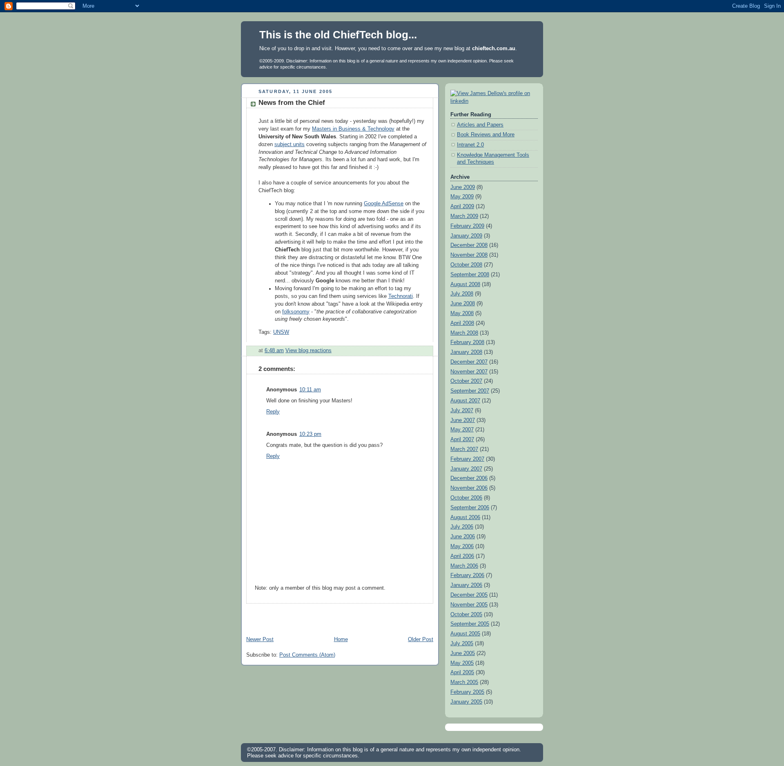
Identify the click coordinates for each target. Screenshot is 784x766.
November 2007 (469, 372)
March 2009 (464, 216)
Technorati (400, 296)
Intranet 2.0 (470, 145)
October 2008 (466, 265)
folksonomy (296, 312)
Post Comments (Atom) (307, 655)
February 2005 (467, 692)
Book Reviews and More (485, 135)
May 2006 (462, 546)
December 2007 (469, 362)
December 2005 (469, 595)
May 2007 (462, 430)
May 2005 (462, 663)
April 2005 (462, 672)
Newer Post (260, 639)
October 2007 (466, 381)
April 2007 (462, 439)
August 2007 (465, 401)
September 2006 (469, 508)
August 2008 (465, 284)
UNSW (281, 332)
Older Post (420, 639)
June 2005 (462, 653)
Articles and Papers (480, 125)
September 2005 (469, 624)
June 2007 (462, 420)
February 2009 (467, 226)
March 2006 (464, 566)
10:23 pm (310, 434)
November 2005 (469, 605)
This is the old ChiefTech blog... (338, 35)
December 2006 (469, 478)
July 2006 (461, 527)
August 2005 (465, 634)
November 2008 (469, 255)
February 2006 (467, 575)
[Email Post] (334, 350)
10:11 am (310, 390)
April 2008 (462, 323)
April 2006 (462, 556)
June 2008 (462, 303)
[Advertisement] (336, 616)
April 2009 (462, 206)
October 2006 (466, 498)
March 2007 (464, 449)
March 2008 (464, 333)
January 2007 (466, 469)
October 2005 (466, 614)
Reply (273, 412)
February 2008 (467, 342)
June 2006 (462, 537)
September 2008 (469, 275)
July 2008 (461, 294)
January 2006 (466, 585)
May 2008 (462, 313)
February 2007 (467, 459)
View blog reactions (308, 350)
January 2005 (466, 702)
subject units (289, 144)
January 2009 (466, 236)
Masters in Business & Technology (353, 129)
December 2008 (469, 245)
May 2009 (462, 197)
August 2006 (465, 517)
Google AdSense (383, 203)
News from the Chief (291, 103)
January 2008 (466, 352)
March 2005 (464, 682)
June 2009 (462, 187)
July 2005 (461, 643)
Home (341, 639)
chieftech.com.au (493, 48)
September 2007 (469, 391)
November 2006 (469, 488)
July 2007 (461, 410)
